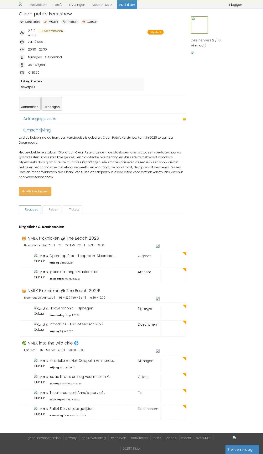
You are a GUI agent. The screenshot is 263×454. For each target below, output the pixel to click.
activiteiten (139, 438)
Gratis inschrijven (35, 191)
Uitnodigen (52, 107)
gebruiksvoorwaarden (44, 438)
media (186, 438)
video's (171, 438)
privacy (71, 438)
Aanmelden (30, 107)
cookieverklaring (93, 438)
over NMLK (203, 438)
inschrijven (118, 438)
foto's (156, 438)
